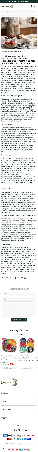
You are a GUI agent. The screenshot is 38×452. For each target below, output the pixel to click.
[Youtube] (26, 430)
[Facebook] (12, 430)
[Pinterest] (19, 430)
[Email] (25, 278)
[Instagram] (15, 430)
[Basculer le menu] (2, 6)
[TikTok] (22, 430)
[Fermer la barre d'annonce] (36, 1)
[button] (19, 12)
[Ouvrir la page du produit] (27, 346)
